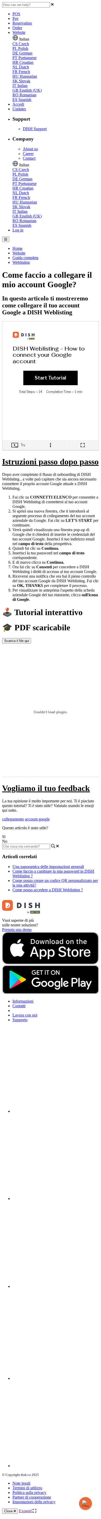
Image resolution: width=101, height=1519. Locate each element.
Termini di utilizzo (27, 1488)
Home (17, 248)
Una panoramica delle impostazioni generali (48, 866)
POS (16, 14)
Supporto (19, 1020)
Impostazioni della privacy (33, 1502)
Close (9, 1511)
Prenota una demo (17, 929)
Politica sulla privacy (29, 1492)
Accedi (18, 104)
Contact (29, 158)
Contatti (18, 1006)
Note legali (21, 1483)
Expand (26, 1511)
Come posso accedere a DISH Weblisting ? (47, 890)
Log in (17, 230)
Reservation (22, 23)
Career (28, 153)
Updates (19, 109)
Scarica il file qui (16, 641)
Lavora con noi (24, 1015)
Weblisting (21, 262)
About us (30, 149)
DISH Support (35, 129)
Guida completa (25, 257)
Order (17, 28)
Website (18, 32)
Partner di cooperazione (31, 1497)
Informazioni (22, 1001)
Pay (15, 18)
